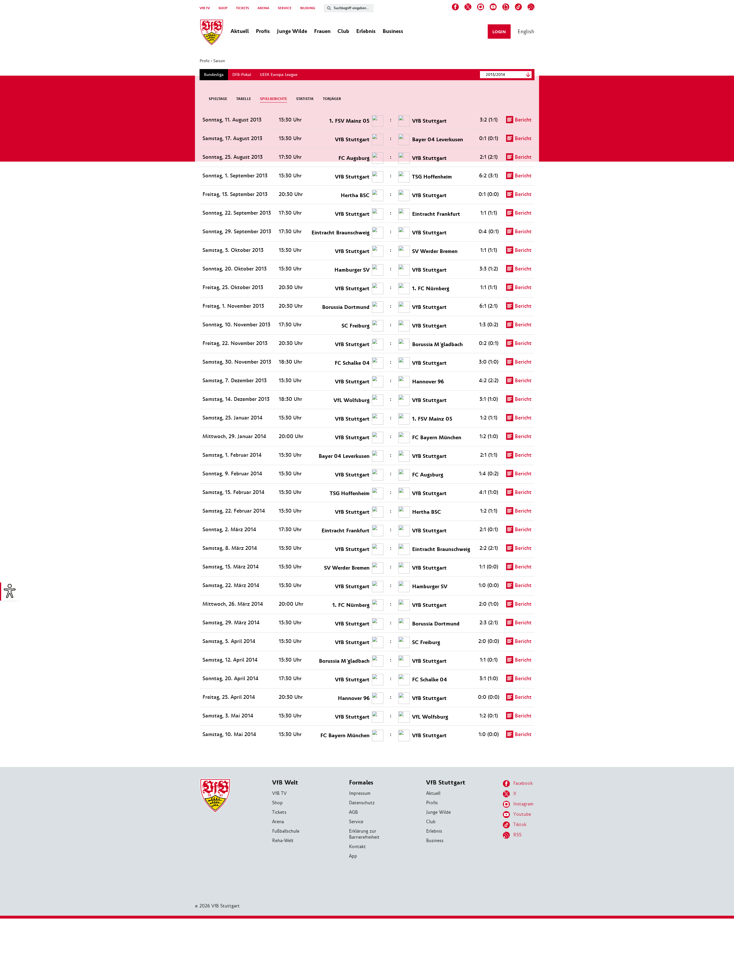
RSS (517, 835)
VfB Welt (285, 782)
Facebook (523, 783)
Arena (278, 822)
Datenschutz (362, 803)
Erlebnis (434, 831)
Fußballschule (285, 831)
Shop (277, 803)
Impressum (359, 793)
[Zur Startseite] (212, 33)
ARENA (263, 8)
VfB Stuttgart (445, 782)
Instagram (523, 804)
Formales (361, 782)
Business (435, 840)
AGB (353, 812)
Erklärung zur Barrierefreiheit (364, 834)
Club (431, 822)
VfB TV (205, 8)
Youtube (522, 814)
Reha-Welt (283, 840)
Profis (205, 60)
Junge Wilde (438, 812)
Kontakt (357, 847)
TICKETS (242, 8)
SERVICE (285, 8)
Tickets (279, 812)
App (353, 856)
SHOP (222, 8)
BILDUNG (307, 8)
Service (356, 822)
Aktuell (433, 793)
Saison (219, 60)
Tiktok (519, 824)
